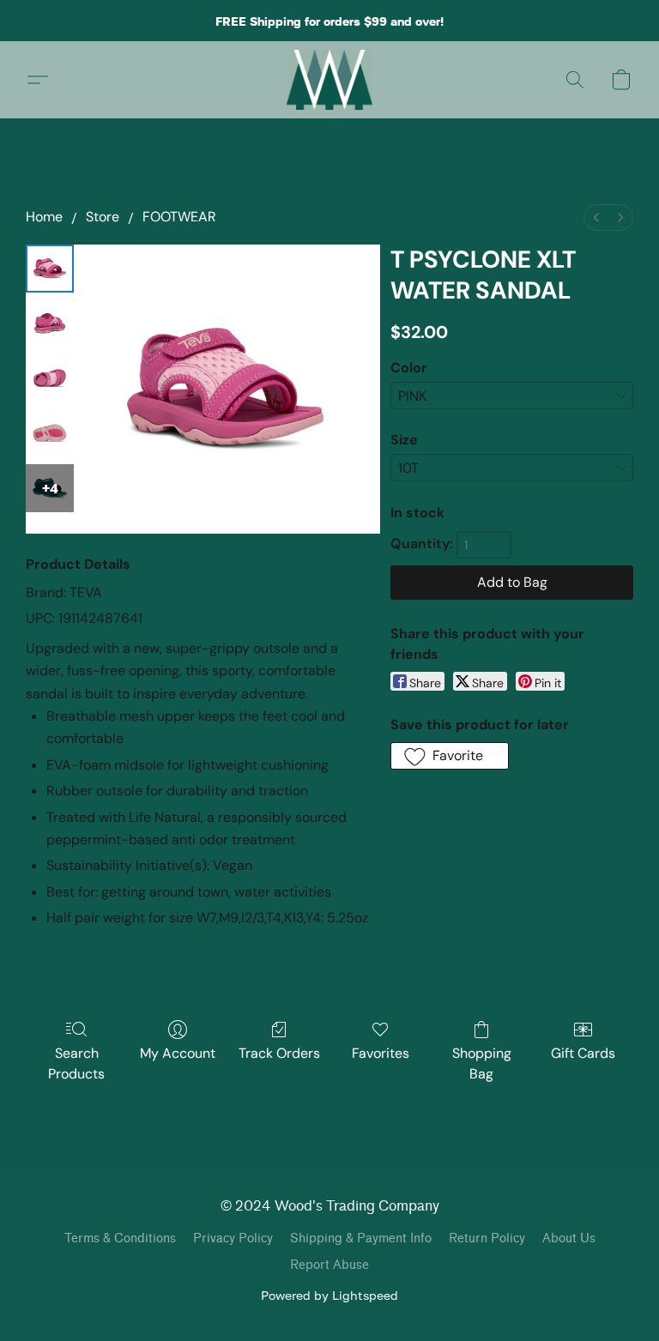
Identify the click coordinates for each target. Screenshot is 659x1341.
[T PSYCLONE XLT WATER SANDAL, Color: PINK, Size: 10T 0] (50, 269)
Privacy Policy (233, 1238)
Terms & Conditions (120, 1238)
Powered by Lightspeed (329, 1295)
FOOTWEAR (179, 217)
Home (44, 217)
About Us (569, 1238)
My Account (177, 1053)
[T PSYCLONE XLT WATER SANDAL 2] (50, 378)
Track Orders (279, 1053)
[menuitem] (596, 217)
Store (102, 217)
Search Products (76, 1063)
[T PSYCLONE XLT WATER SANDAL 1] (50, 323)
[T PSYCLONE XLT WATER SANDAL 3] (50, 433)
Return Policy (487, 1238)
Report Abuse (329, 1265)
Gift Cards (583, 1053)
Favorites (380, 1053)
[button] (330, 80)
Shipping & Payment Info (361, 1238)
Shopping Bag (481, 1063)
